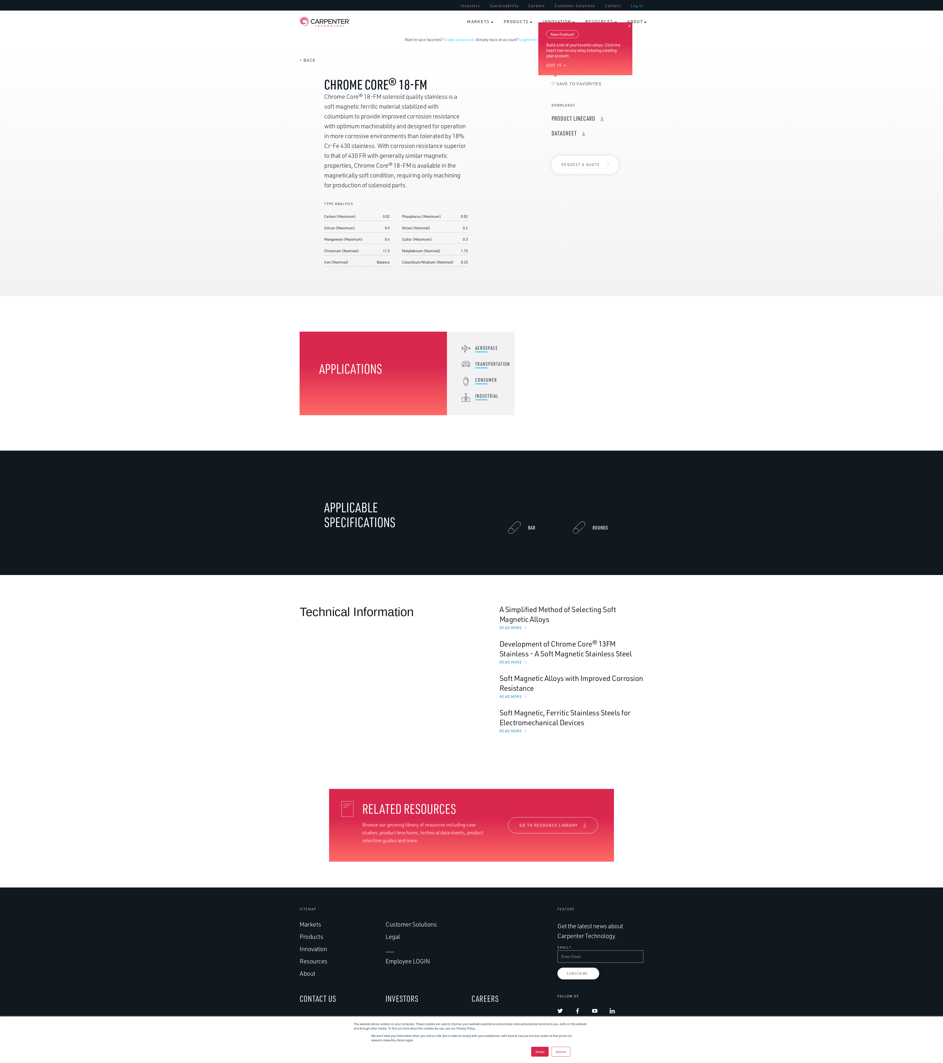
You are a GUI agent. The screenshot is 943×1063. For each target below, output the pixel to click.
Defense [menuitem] (493, 112)
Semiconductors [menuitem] (549, 202)
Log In (637, 6)
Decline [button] (561, 1051)
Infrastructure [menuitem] (546, 258)
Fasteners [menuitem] (447, 104)
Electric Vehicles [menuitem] (453, 258)
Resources (599, 21)
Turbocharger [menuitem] (450, 239)
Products (516, 21)
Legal (393, 936)
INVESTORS (402, 998)
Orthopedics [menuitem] (593, 66)
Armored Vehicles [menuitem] (502, 209)
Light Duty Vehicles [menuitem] (456, 171)
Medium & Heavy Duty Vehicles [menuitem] (453, 193)
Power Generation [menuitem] (550, 104)
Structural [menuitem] (447, 85)
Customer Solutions (575, 6)
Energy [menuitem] (540, 44)
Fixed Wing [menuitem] (495, 152)
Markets (478, 21)
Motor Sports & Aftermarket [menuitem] (452, 218)
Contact (613, 6)
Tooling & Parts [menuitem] (548, 239)
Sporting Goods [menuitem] (500, 85)
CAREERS (485, 998)
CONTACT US (318, 998)
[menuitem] (470, 6)
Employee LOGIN (408, 961)
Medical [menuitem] (589, 44)
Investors (470, 6)
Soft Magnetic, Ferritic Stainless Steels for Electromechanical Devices (564, 720)
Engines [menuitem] (445, 66)
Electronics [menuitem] (496, 66)
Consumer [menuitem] (495, 44)
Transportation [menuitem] (453, 150)
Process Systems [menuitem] (549, 221)
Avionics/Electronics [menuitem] (456, 123)
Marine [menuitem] (492, 171)
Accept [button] (539, 1051)
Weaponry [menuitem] (495, 190)
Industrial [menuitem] (543, 180)
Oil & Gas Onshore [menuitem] (551, 85)
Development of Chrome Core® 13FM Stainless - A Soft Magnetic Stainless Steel (565, 651)
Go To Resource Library (548, 825)
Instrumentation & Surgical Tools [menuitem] (599, 126)
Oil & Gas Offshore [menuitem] (551, 66)
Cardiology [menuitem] (591, 85)
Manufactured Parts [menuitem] (546, 151)
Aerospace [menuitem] (447, 44)
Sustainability (504, 6)
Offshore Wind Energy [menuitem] (547, 126)
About (635, 21)
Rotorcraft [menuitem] (495, 134)
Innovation (557, 21)
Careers (536, 6)
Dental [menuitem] (587, 104)
